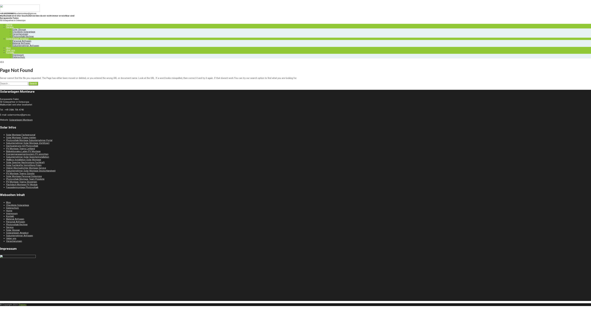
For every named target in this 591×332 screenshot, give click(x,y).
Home (9, 25)
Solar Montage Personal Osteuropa (24, 176)
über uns (10, 50)
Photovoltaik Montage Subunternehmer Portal (29, 140)
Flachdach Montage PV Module (22, 184)
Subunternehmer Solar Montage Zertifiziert (27, 143)
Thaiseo (22, 304)
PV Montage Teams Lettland (20, 148)
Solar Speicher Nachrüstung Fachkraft (25, 162)
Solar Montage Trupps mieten (21, 137)
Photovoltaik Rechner (23, 36)
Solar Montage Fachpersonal (20, 134)
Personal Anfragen (21, 41)
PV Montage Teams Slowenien (21, 181)
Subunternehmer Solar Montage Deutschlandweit (31, 170)
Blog (8, 48)
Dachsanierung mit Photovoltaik (22, 145)
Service (10, 27)
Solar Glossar (19, 29)
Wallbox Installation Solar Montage (23, 159)
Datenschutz (18, 57)
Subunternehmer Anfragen (25, 45)
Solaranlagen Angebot (17, 38)
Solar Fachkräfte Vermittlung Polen (24, 165)
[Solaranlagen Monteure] (20, 11)
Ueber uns (11, 238)
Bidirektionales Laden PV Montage (23, 151)
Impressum (18, 54)
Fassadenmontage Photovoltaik (22, 187)
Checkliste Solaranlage (23, 31)
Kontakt (10, 52)
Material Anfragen (21, 43)
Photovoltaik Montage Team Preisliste (25, 179)
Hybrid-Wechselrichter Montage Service (26, 168)
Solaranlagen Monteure (21, 120)
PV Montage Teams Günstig (20, 173)
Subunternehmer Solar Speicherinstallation (27, 157)
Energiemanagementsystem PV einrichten (27, 154)
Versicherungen (20, 34)
